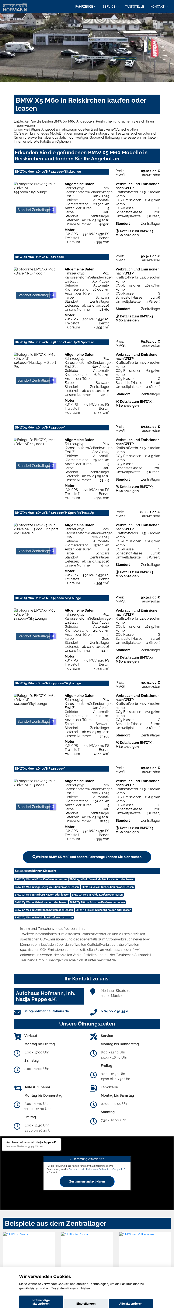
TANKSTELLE (134, 6)
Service (109, 6)
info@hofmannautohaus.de (46, 1011)
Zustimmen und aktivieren (87, 1181)
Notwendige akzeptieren (41, 1301)
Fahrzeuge (84, 6)
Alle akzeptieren (130, 1303)
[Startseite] (15, 6)
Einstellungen (85, 1303)
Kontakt (157, 6)
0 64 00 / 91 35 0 (114, 1011)
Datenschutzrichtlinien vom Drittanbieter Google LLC (97, 1169)
